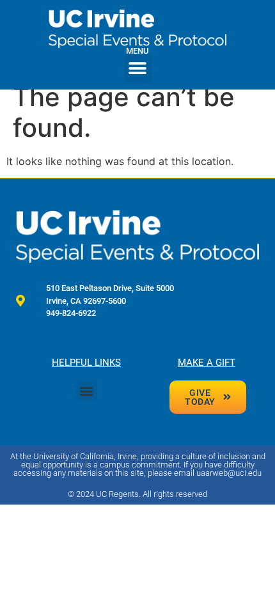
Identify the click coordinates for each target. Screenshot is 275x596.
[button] (137, 68)
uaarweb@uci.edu (229, 473)
